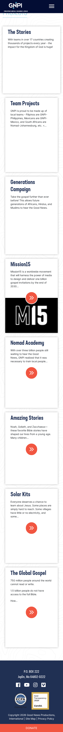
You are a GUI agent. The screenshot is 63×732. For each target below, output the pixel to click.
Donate (31, 728)
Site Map (31, 718)
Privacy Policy (46, 718)
